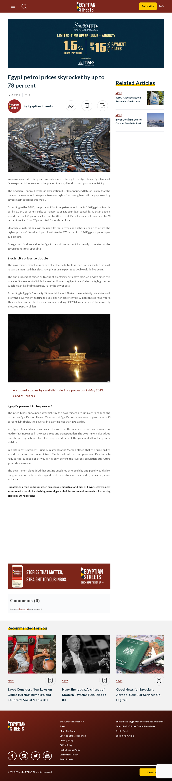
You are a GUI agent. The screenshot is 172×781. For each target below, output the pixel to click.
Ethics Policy (66, 745)
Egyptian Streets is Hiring (73, 736)
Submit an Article (125, 736)
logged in (23, 609)
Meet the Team (67, 731)
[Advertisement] (41, 529)
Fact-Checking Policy (70, 750)
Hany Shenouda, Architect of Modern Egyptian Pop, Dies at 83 (84, 694)
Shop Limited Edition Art (72, 721)
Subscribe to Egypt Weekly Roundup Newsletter (140, 721)
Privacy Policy (66, 740)
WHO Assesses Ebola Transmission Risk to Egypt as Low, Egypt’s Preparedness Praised (129, 99)
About (63, 726)
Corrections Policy (69, 754)
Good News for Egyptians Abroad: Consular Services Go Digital (138, 694)
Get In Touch (122, 731)
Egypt (119, 92)
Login (161, 6)
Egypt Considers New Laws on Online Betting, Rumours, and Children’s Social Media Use (30, 694)
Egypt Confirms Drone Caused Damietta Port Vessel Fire (129, 121)
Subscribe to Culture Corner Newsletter (136, 726)
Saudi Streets (66, 759)
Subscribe (148, 6)
